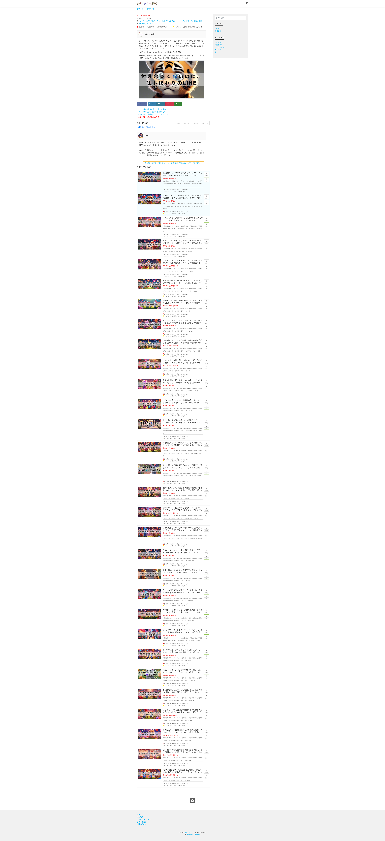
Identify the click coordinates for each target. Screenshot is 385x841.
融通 (199, 538)
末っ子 (191, 580)
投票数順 (195, 123)
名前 (187, 660)
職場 (199, 351)
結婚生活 (165, 208)
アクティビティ (220, 47)
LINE (141, 23)
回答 (206, 180)
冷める (188, 518)
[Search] (244, 18)
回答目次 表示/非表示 (146, 127)
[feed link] (192, 800)
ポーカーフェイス (191, 331)
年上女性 (196, 183)
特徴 (193, 620)
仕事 (187, 351)
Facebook (142, 104)
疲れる (200, 206)
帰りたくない (193, 291)
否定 (187, 620)
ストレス (196, 206)
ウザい (188, 291)
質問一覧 (140, 9)
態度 (188, 780)
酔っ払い (195, 518)
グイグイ (188, 271)
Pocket (170, 104)
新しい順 (186, 123)
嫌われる (197, 453)
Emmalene (190, 834)
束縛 (187, 498)
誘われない (192, 740)
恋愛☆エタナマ (189, 832)
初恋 (187, 600)
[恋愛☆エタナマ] (147, 3)
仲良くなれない (190, 453)
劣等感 (188, 311)
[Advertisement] (127, 74)
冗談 (195, 476)
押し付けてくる (193, 351)
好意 (187, 740)
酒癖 (191, 518)
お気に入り (189, 391)
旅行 (187, 760)
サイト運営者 (141, 822)
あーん (189, 640)
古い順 (178, 123)
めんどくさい (190, 476)
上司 (194, 391)
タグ (216, 52)
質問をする (151, 9)
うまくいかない (190, 680)
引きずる (191, 600)
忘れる (188, 700)
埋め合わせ (189, 411)
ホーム (139, 814)
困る (187, 371)
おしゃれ (189, 251)
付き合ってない (149, 23)
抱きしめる (196, 430)
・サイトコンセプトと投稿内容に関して (151, 112)
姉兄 (187, 580)
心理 (190, 620)
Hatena (161, 104)
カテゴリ (218, 50)
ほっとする (189, 720)
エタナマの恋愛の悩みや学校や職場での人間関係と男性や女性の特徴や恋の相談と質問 (170, 21)
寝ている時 (189, 430)
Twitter (152, 104)
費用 (190, 760)
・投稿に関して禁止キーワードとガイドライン (154, 114)
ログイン (218, 28)
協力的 (188, 561)
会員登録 (218, 31)
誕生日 (192, 700)
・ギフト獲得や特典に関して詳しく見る (151, 109)
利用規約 (140, 817)
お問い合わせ (141, 824)
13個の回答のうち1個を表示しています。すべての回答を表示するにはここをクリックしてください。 (173, 163)
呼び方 (191, 660)
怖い (192, 271)
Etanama (197, 834)
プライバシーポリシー (145, 819)
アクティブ (205, 123)
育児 (193, 561)
